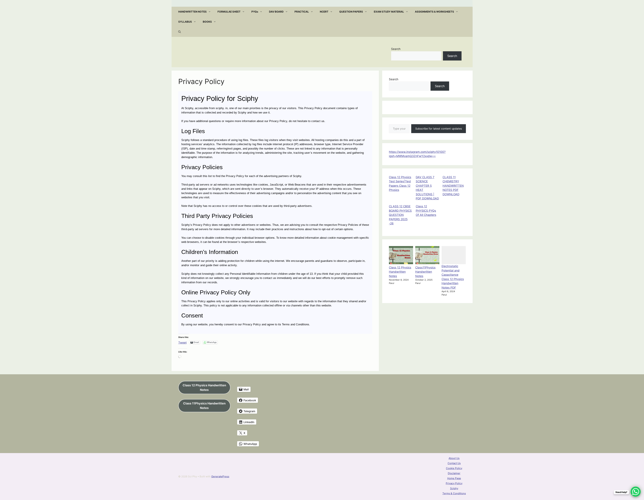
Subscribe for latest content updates (438, 128)
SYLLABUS (185, 21)
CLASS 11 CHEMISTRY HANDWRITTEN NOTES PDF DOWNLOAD (453, 185)
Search (395, 49)
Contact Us (454, 463)
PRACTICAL (301, 11)
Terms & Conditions (454, 493)
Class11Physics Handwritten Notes (425, 272)
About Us (454, 458)
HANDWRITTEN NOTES (192, 11)
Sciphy (454, 488)
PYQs (254, 11)
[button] (210, 12)
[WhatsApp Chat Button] (636, 492)
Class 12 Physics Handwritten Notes (400, 272)
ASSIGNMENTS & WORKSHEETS (434, 11)
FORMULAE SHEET (229, 11)
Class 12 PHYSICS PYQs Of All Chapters (426, 211)
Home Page (454, 478)
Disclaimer (454, 473)
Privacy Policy (454, 483)
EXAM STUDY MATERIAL (389, 11)
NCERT (324, 11)
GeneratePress (220, 476)
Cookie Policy (454, 468)
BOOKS (207, 21)
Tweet (182, 342)
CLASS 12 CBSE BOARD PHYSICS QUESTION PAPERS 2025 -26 (400, 215)
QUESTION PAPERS (351, 11)
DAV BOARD (276, 11)
